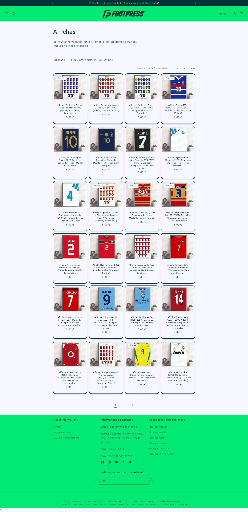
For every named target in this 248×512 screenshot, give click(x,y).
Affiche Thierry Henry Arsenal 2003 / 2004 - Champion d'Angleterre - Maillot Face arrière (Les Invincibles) (178, 322)
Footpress (76, 501)
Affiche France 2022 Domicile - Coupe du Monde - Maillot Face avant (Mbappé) (106, 161)
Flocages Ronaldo (158, 432)
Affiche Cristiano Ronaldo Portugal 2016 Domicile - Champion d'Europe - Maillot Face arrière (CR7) (70, 321)
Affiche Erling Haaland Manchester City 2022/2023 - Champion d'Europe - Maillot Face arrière (106, 322)
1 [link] (115, 405)
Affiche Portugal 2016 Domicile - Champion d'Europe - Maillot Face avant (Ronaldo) (178, 269)
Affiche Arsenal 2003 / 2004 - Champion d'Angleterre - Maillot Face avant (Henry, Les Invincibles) (70, 377)
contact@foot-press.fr (123, 427)
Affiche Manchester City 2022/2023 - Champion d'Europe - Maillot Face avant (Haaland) (142, 321)
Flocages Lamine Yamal (161, 454)
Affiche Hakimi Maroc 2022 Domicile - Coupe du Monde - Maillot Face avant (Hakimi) (106, 269)
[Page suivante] (132, 405)
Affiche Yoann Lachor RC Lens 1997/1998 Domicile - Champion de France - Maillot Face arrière (178, 216)
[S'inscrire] (148, 481)
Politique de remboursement (170, 501)
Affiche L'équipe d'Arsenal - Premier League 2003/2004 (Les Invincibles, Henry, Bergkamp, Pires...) (106, 377)
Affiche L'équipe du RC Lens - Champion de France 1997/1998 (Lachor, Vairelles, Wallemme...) (106, 216)
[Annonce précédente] (52, 3)
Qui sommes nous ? (63, 432)
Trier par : (141, 68)
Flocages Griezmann (159, 448)
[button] (6, 13)
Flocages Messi (157, 438)
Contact (57, 427)
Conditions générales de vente (144, 504)
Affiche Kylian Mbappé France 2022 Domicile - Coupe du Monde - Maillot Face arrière (70, 161)
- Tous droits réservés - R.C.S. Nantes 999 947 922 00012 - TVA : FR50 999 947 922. (118, 501)
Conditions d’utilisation (96, 504)
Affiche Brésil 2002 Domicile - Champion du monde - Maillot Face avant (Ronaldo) (142, 376)
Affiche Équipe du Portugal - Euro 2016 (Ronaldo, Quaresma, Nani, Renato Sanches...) (142, 269)
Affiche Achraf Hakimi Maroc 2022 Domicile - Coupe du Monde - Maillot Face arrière (70, 269)
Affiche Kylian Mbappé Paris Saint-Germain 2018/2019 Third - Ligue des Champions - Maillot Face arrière (141, 163)
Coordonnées (185, 504)
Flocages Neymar (158, 443)
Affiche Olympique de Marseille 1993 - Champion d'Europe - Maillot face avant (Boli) (178, 161)
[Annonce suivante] (195, 3)
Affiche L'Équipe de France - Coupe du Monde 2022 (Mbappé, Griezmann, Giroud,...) (141, 109)
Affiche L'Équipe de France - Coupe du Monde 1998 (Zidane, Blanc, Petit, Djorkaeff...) (70, 109)
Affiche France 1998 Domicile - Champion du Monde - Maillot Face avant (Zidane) (178, 109)
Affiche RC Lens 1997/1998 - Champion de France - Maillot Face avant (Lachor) (142, 215)
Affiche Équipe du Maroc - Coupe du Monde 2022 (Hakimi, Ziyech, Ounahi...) (106, 108)
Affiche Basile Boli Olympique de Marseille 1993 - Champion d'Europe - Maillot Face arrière (70, 216)
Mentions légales (168, 504)
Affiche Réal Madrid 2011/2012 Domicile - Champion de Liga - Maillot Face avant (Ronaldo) (178, 376)
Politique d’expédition (118, 504)
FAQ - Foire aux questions (66, 438)
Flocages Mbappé (158, 427)
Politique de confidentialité (72, 504)
